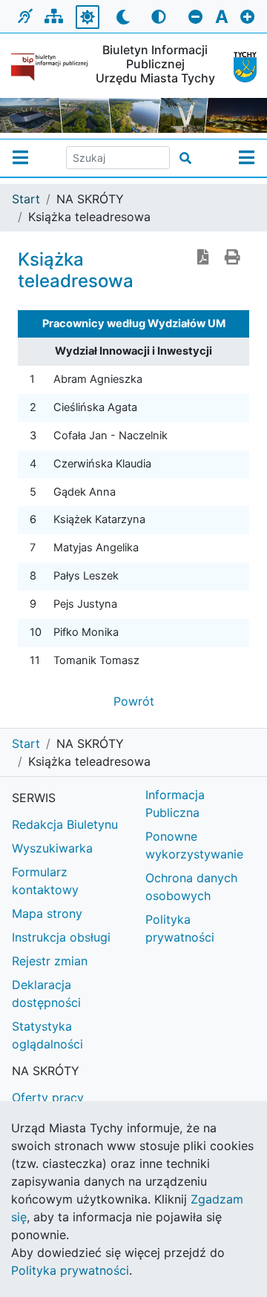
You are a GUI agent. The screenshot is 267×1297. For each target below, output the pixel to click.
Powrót (133, 701)
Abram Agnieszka (97, 379)
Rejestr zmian (50, 960)
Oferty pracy (48, 1097)
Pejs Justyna (85, 604)
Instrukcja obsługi (61, 937)
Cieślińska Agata (95, 407)
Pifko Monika (86, 632)
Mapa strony (47, 913)
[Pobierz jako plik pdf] (203, 258)
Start (26, 198)
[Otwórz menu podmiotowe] (20, 158)
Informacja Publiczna (175, 803)
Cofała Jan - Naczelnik (110, 435)
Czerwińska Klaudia (102, 463)
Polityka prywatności (179, 928)
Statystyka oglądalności (47, 1035)
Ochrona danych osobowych (191, 886)
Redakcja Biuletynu (65, 824)
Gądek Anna (84, 492)
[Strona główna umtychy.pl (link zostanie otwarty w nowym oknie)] (239, 67)
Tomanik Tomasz (96, 660)
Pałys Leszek (86, 575)
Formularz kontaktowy (45, 880)
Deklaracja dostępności (46, 993)
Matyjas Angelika (96, 547)
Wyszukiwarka (52, 848)
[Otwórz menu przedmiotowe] (246, 158)
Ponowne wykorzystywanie (194, 845)
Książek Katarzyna (99, 519)
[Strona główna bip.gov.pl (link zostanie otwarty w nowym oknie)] (49, 67)
